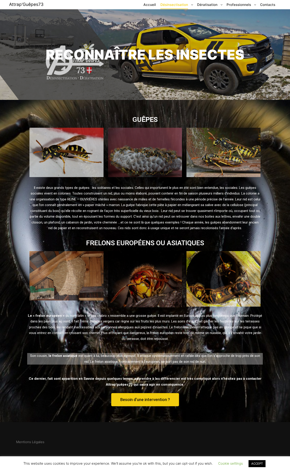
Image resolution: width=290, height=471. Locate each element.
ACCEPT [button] (257, 463)
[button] (145, 399)
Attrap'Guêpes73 (26, 4)
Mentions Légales (30, 442)
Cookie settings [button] (230, 463)
